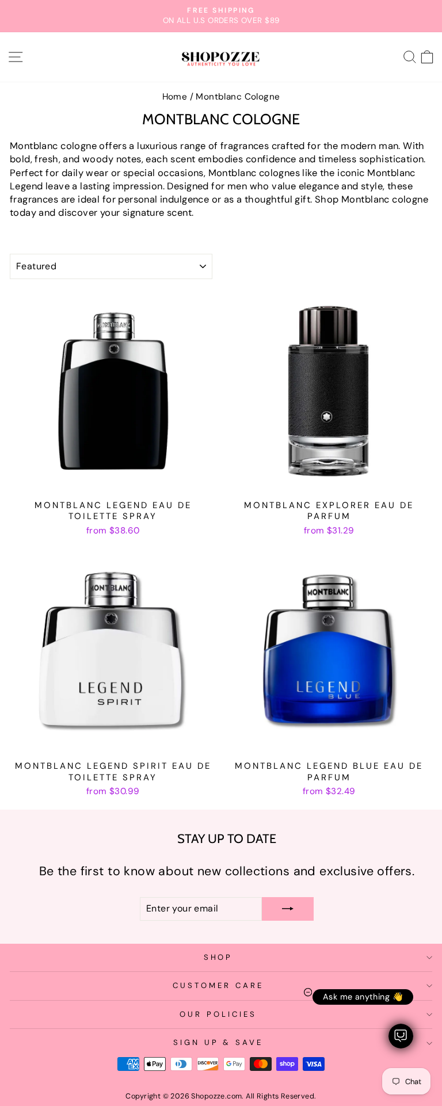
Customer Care (218, 985)
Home (175, 96)
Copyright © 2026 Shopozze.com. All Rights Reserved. (220, 1096)
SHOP (218, 957)
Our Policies (218, 1014)
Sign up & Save (218, 1042)
